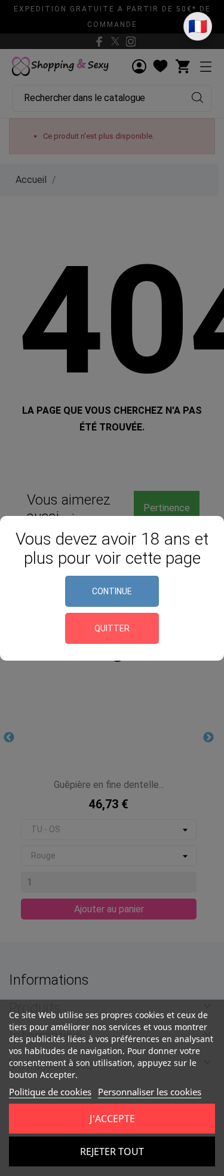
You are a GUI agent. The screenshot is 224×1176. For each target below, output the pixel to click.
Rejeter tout (112, 1151)
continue (112, 591)
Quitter (112, 628)
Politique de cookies (50, 1092)
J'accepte (112, 1118)
